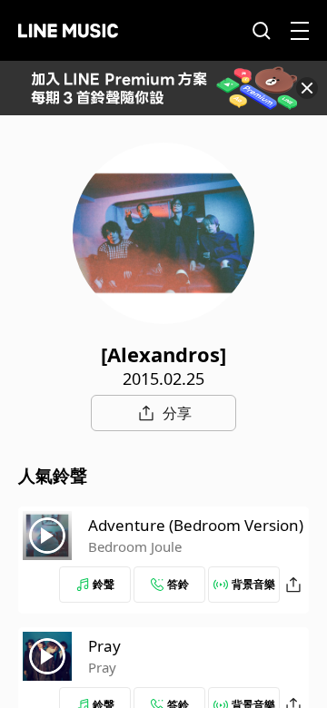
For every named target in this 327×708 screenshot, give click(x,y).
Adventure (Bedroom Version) (195, 525)
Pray (104, 645)
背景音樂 (253, 584)
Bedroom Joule (135, 546)
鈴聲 (103, 584)
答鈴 (178, 584)
